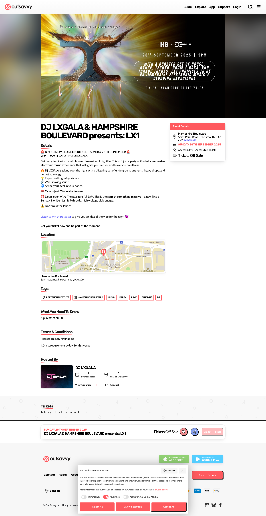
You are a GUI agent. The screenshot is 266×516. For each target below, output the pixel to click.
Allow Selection (133, 506)
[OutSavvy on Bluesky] (213, 505)
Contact (49, 474)
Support (224, 7)
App (212, 7)
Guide (187, 7)
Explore (200, 7)
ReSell (63, 474)
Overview (170, 470)
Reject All (97, 506)
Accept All (168, 506)
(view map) (190, 139)
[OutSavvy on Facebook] (220, 505)
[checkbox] (90, 497)
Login (237, 7)
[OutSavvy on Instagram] (207, 505)
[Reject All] (182, 471)
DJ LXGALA (85, 367)
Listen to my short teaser (56, 216)
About (75, 474)
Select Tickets (212, 431)
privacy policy (161, 489)
